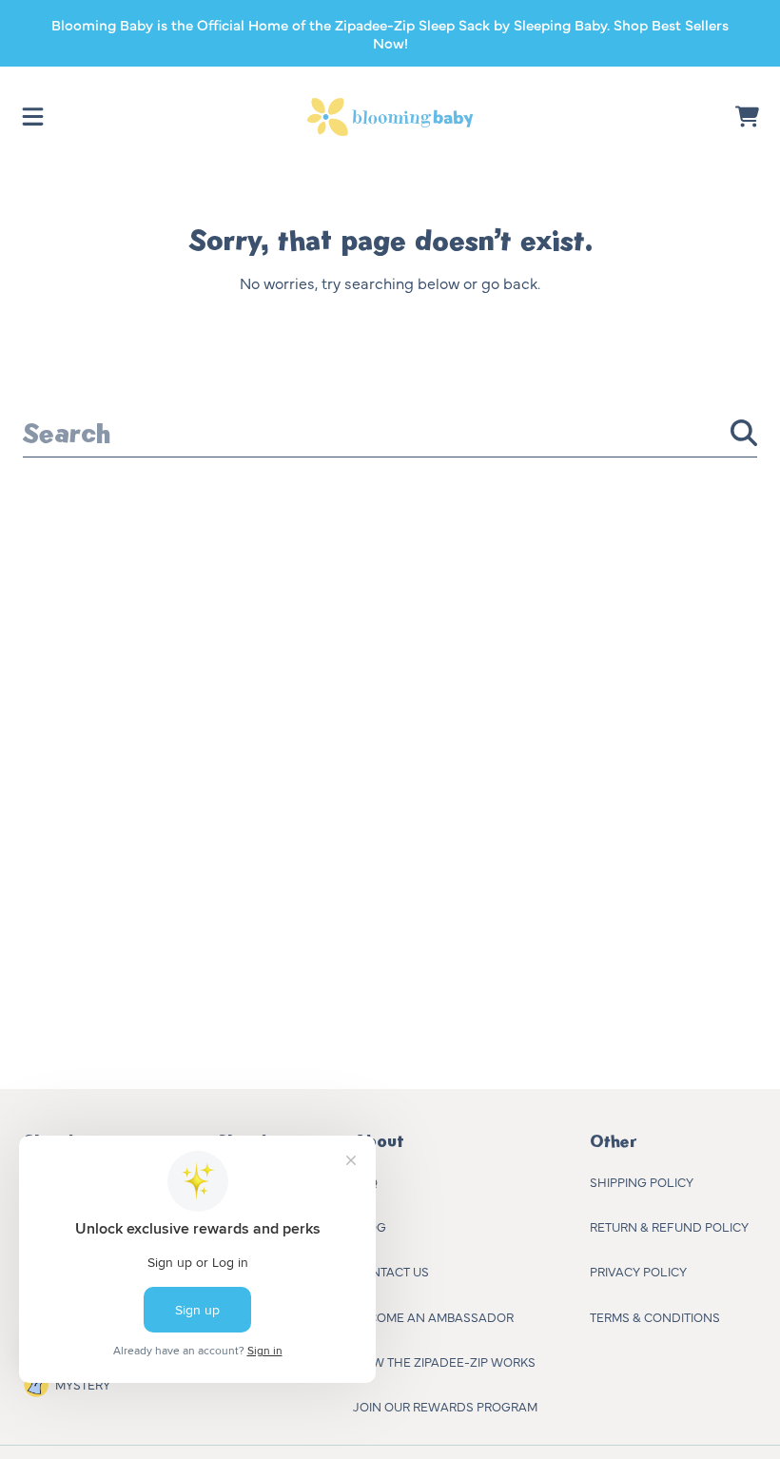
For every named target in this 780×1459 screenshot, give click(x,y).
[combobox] (390, 432)
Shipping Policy (641, 1181)
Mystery (82, 1383)
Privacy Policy (638, 1270)
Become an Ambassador (433, 1316)
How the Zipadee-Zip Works (444, 1361)
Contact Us (391, 1270)
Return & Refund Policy (669, 1226)
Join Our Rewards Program (445, 1405)
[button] (33, 117)
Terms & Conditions (655, 1316)
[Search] (744, 433)
